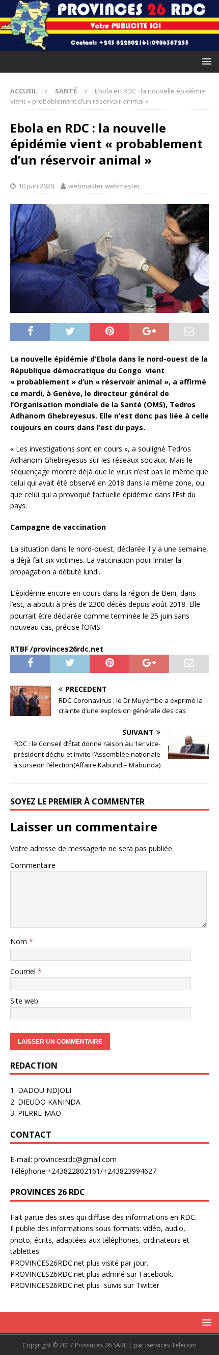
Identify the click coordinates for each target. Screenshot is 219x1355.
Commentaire (33, 865)
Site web (24, 1001)
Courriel (24, 971)
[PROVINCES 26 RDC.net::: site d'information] (109, 44)
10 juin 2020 (36, 185)
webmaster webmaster (104, 185)
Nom (19, 941)
